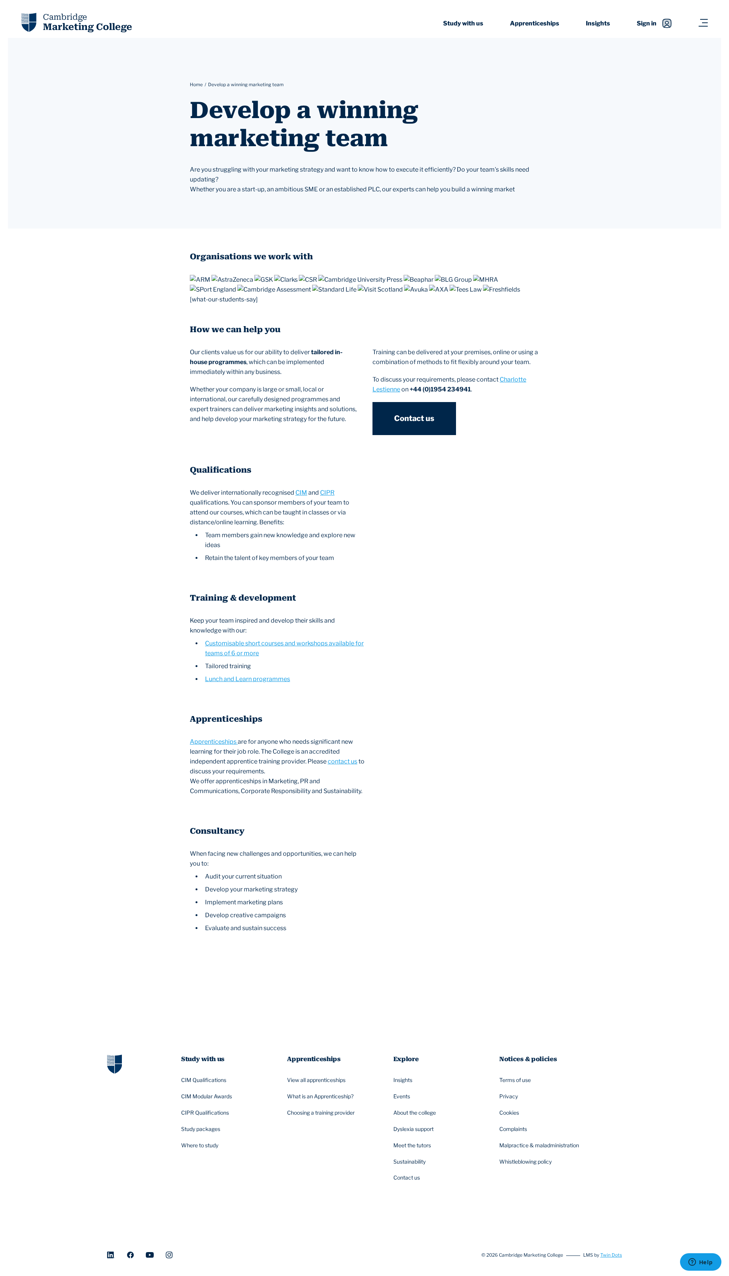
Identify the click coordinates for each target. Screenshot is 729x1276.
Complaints (513, 1129)
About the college (414, 1112)
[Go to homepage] (114, 1063)
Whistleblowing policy (525, 1161)
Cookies (509, 1112)
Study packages (200, 1129)
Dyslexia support (413, 1129)
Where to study (199, 1145)
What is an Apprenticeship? (320, 1096)
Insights (598, 23)
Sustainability (409, 1161)
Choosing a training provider (321, 1112)
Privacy (508, 1096)
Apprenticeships (534, 23)
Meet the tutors (412, 1145)
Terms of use (515, 1080)
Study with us (463, 23)
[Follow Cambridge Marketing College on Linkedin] (111, 1255)
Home (196, 84)
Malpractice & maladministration (539, 1145)
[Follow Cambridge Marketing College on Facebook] (130, 1255)
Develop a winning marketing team (246, 84)
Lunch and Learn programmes (247, 679)
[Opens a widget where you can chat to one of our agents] (700, 1262)
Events (401, 1096)
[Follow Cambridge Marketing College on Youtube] (150, 1255)
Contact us (414, 418)
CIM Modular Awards (206, 1096)
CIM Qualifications (203, 1080)
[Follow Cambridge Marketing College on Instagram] (169, 1255)
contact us (342, 761)
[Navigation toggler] (703, 23)
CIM (301, 492)
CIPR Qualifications (205, 1112)
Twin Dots (611, 1255)
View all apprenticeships (316, 1080)
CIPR (327, 492)
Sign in (646, 23)
